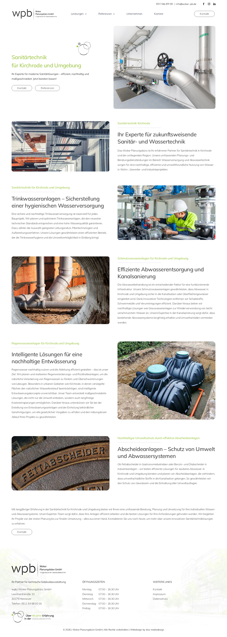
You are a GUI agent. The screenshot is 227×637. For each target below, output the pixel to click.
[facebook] (203, 4)
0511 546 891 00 (164, 3)
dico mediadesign (155, 629)
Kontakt (157, 589)
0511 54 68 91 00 (31, 603)
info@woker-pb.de (186, 3)
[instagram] (209, 4)
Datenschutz (160, 598)
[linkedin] (214, 4)
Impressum (159, 594)
